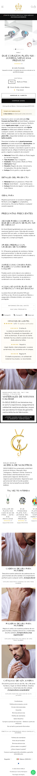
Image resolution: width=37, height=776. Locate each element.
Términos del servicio (18, 713)
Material (18, 78)
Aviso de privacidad (18, 740)
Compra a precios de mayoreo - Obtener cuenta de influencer (18, 722)
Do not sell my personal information (18, 726)
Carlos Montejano (22, 771)
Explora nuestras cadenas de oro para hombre (18, 582)
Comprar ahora (18, 100)
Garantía (18, 710)
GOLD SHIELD (11, 402)
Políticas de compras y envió (18, 704)
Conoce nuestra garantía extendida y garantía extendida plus (18, 753)
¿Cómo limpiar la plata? (18, 749)
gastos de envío (20, 70)
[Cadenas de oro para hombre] (18, 549)
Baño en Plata (22, 82)
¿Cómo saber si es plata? (18, 746)
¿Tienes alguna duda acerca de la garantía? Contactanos (18, 417)
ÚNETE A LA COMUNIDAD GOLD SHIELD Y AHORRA (18, 732)
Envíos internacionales (18, 707)
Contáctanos (18, 701)
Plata (12, 82)
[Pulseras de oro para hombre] (18, 604)
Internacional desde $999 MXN (25, 106)
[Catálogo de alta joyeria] (18, 661)
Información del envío (18, 305)
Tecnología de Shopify (18, 774)
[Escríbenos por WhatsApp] (33, 772)
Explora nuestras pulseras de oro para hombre (18, 639)
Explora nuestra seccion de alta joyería (18, 694)
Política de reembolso (18, 716)
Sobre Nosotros (18, 719)
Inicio (18, 52)
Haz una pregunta (18, 309)
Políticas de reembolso (18, 737)
